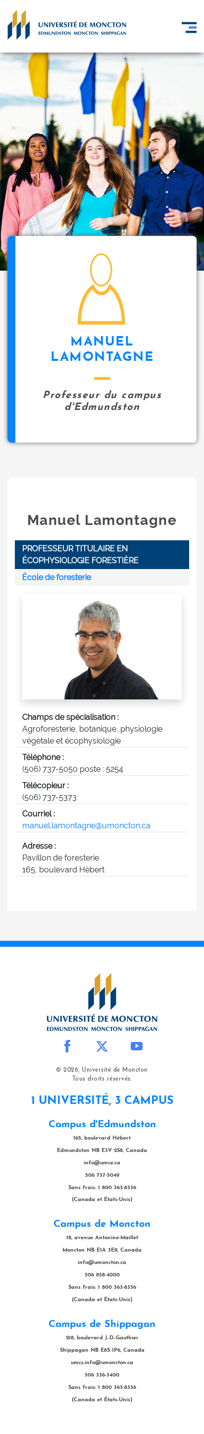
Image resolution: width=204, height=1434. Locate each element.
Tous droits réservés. (102, 1079)
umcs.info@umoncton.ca (102, 1363)
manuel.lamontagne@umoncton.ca (86, 825)
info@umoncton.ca (102, 1262)
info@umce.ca (102, 1163)
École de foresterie (56, 577)
